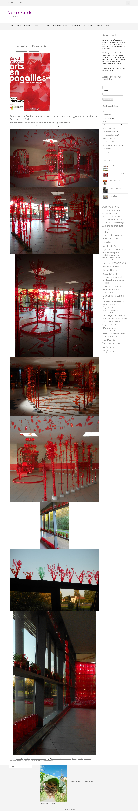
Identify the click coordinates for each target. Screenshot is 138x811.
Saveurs (123, 333)
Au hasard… (107, 160)
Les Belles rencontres (117, 166)
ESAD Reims (106, 263)
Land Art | (19, 25)
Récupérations (110, 328)
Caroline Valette (20, 13)
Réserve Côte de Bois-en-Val (112, 331)
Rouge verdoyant (116, 188)
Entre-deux (106, 260)
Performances (108, 318)
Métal (105, 304)
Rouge (35, 761)
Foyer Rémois (115, 266)
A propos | (11, 25)
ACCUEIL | (11, 3)
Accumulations (55, 759)
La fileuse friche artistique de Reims (113, 282)
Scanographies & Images (112, 145)
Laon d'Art (118, 286)
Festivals (105, 266)
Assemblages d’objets (117, 174)
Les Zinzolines (29, 761)
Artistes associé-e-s (65, 759)
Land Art (107, 122)
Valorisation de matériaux (45, 761)
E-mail (105, 91)
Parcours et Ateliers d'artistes (113, 313)
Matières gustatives (110, 128)
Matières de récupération (38, 759)
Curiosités (106, 255)
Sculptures (108, 340)
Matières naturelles (110, 132)
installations (20, 761)
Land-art (107, 286)
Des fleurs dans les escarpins (112, 258)
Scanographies (109, 336)
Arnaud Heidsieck (106, 210)
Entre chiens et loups (119, 260)
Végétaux (108, 351)
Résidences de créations (110, 334)
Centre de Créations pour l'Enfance (113, 237)
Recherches (107, 142)
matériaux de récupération (113, 301)
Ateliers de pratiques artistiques (112, 228)
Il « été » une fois (114, 180)
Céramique (115, 255)
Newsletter (106, 25)
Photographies (121, 318)
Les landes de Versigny (111, 290)
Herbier (105, 270)
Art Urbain (114, 196)
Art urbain (107, 223)
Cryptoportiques (107, 250)
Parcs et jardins (109, 315)
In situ (113, 270)
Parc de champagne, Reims (113, 310)
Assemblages (119, 223)
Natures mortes (114, 304)
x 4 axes (106, 152)
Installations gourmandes (112, 277)
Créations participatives (111, 253)
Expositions (27, 759)
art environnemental (109, 213)
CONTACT (19, 3)
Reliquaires (106, 325)
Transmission (108, 149)
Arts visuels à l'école (112, 219)
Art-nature (117, 210)
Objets (105, 307)
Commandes (19, 759)
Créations (119, 250)
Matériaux (106, 299)
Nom (104, 84)
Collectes (80, 759)
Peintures (122, 315)
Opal (111, 307)
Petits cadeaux (108, 139)
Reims (118, 321)
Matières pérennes (110, 135)
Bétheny (74, 759)
